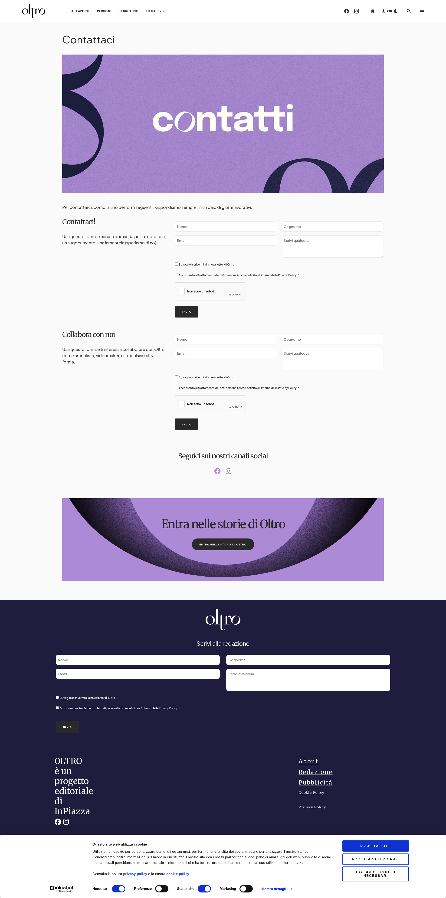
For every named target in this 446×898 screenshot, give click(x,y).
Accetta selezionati (375, 859)
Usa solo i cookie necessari (375, 874)
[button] (389, 11)
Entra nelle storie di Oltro (223, 544)
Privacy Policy (287, 275)
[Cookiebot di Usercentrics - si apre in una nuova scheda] (61, 888)
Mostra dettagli (273, 889)
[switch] (161, 888)
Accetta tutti (375, 846)
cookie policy (177, 874)
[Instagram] (356, 11)
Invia (186, 311)
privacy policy (135, 874)
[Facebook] (346, 11)
